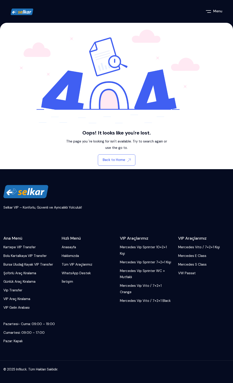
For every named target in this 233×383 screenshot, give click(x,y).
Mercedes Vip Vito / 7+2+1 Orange (141, 288)
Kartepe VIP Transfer (19, 247)
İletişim (67, 281)
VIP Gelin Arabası (16, 307)
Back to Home (114, 160)
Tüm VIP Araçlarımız (77, 264)
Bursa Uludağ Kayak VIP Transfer (28, 264)
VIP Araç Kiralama (16, 299)
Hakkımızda (70, 256)
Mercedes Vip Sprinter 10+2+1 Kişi (143, 250)
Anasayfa (69, 247)
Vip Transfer (12, 290)
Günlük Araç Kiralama (19, 281)
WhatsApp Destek (76, 273)
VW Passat (187, 273)
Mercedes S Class (192, 264)
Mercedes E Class (192, 256)
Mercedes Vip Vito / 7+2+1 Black (145, 300)
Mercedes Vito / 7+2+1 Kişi (199, 247)
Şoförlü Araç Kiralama (19, 273)
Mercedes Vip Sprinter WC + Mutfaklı (142, 274)
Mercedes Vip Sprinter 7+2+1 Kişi (145, 262)
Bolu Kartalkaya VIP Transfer (25, 256)
